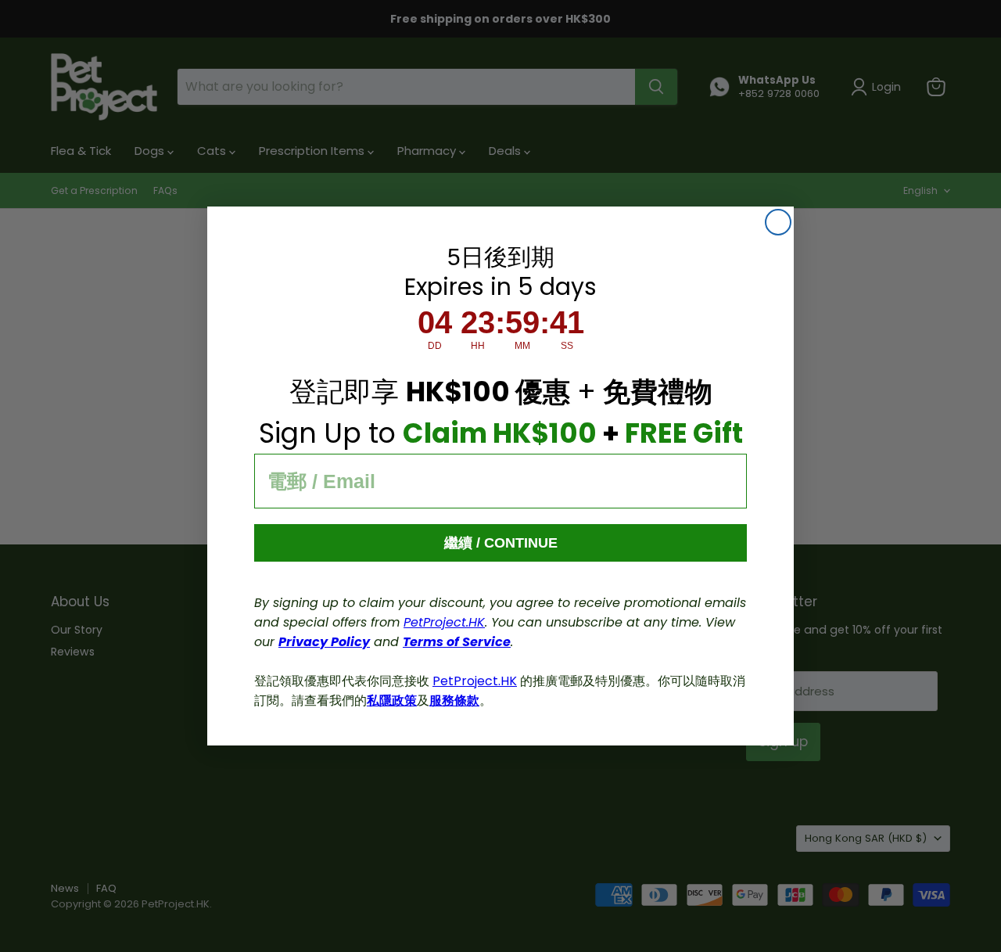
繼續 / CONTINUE (501, 543)
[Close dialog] (778, 222)
